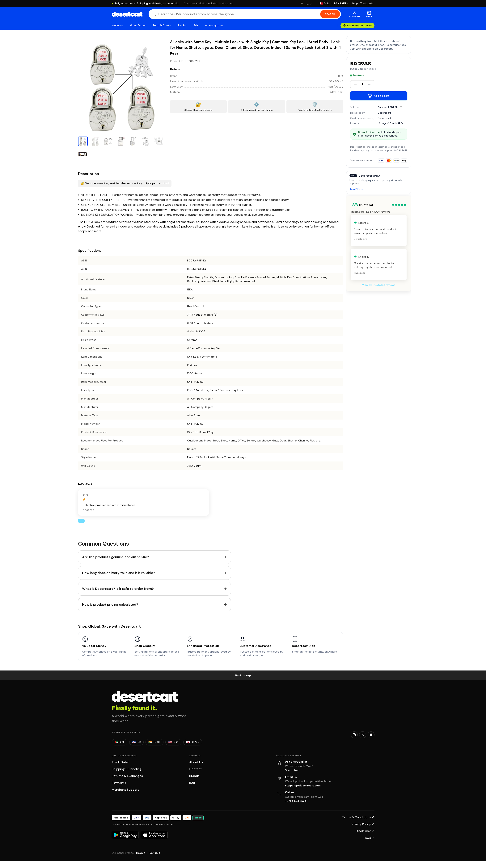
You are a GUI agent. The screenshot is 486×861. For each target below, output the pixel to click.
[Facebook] (371, 734)
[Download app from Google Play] (125, 835)
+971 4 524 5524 (295, 801)
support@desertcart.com (303, 785)
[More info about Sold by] (401, 107)
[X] (362, 734)
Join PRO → (356, 189)
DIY (196, 25)
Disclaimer (365, 831)
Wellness (117, 25)
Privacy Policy (362, 824)
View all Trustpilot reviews (378, 285)
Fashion (182, 25)
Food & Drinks (162, 25)
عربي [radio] (309, 3)
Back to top (243, 675)
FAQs (368, 838)
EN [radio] (302, 3)
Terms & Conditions (358, 817)
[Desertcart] (127, 14)
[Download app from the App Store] (154, 835)
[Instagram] (354, 734)
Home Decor (138, 25)
